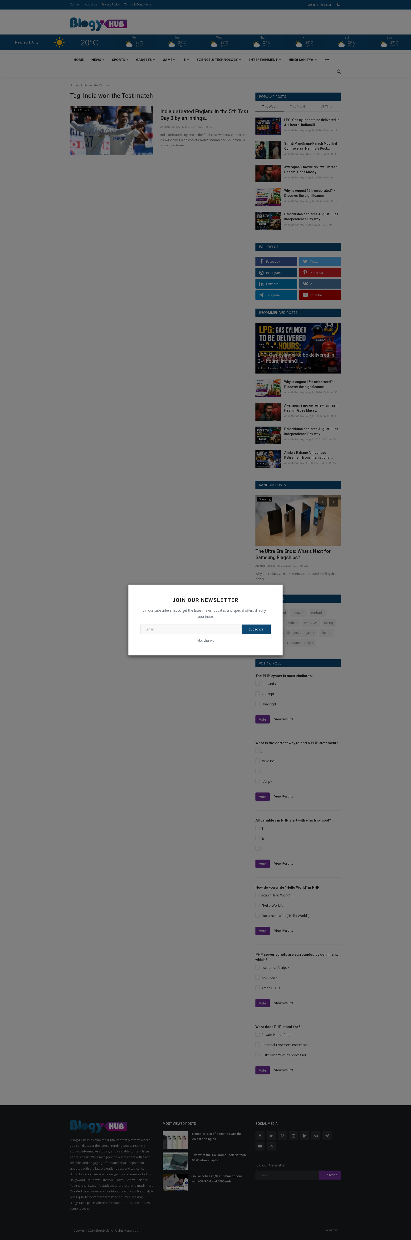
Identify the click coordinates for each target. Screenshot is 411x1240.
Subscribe (256, 629)
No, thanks (205, 640)
